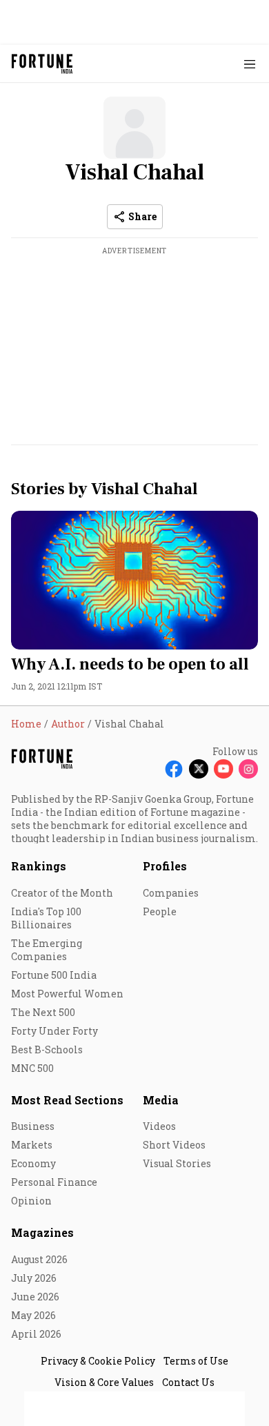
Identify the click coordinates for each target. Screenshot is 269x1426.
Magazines (42, 1232)
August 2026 (39, 1259)
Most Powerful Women (67, 993)
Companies (171, 892)
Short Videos (174, 1144)
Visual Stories (177, 1163)
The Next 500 (43, 1012)
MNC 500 (32, 1068)
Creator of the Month (62, 892)
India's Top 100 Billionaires (46, 918)
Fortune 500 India (54, 974)
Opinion (31, 1200)
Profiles (165, 866)
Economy (33, 1163)
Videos (159, 1126)
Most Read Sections (67, 1100)
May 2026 (33, 1315)
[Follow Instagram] (248, 769)
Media (161, 1100)
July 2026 (34, 1278)
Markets (31, 1144)
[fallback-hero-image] (134, 580)
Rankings (38, 866)
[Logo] (42, 64)
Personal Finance (54, 1182)
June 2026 (35, 1296)
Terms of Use (195, 1360)
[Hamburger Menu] (249, 64)
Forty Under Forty (54, 1030)
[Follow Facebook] (173, 769)
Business (32, 1126)
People (160, 911)
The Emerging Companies (46, 950)
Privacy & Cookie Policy (98, 1360)
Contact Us (188, 1382)
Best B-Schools (47, 1049)
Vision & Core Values (104, 1382)
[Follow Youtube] (223, 769)
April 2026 (36, 1333)
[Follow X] (198, 769)
